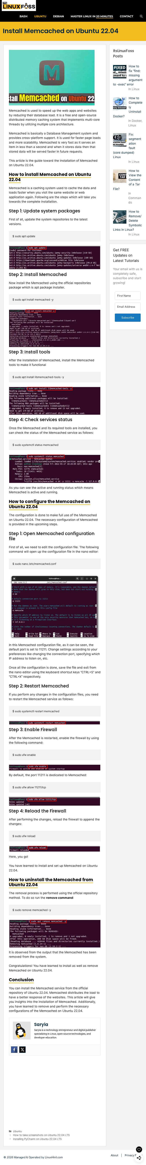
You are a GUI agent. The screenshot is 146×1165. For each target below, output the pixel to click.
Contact (126, 16)
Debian (58, 16)
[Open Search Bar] (141, 16)
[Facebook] (14, 1049)
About (114, 1155)
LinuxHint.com (54, 1157)
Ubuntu (40, 16)
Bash (23, 16)
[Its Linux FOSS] (19, 5)
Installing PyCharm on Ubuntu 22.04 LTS (37, 1138)
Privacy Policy (133, 1155)
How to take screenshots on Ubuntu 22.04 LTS (41, 1135)
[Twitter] (22, 1049)
